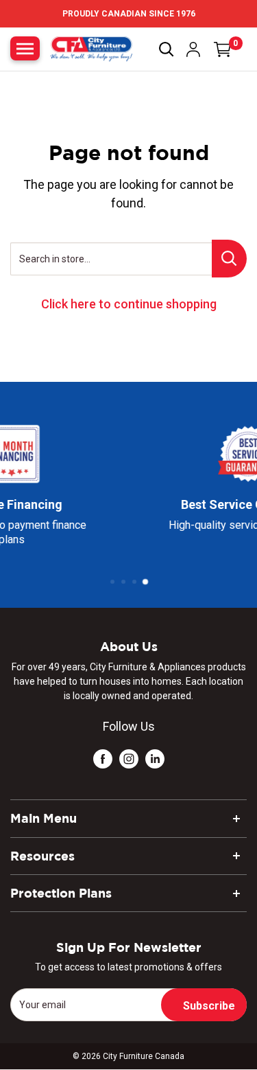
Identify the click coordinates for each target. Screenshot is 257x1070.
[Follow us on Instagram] (128, 759)
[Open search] (166, 49)
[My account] (193, 49)
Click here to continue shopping (129, 304)
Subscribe (209, 1005)
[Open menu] (25, 48)
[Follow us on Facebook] (102, 759)
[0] (222, 49)
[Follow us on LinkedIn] (154, 759)
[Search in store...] (229, 258)
